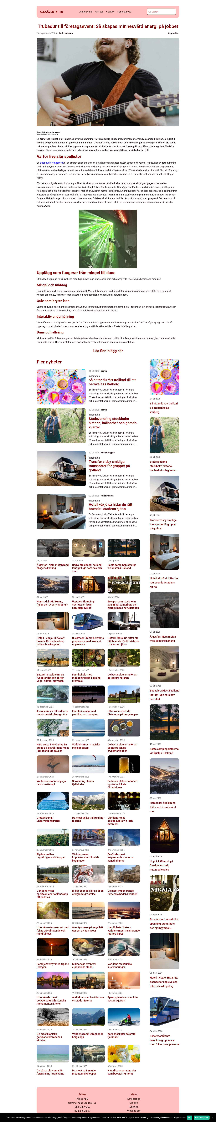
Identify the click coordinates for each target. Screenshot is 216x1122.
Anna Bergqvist (108, 453)
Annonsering (85, 11)
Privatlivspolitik (201, 1118)
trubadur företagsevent (52, 162)
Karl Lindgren (66, 33)
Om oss (99, 11)
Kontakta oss (124, 11)
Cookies (110, 11)
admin (104, 371)
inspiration (173, 33)
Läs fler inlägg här (108, 351)
